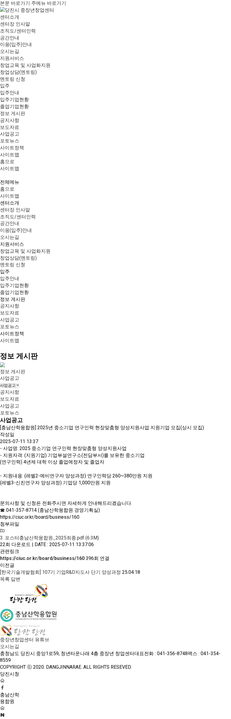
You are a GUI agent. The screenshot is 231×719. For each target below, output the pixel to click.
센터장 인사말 (15, 24)
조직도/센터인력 (18, 31)
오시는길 (9, 51)
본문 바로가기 (15, 3)
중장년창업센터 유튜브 (24, 639)
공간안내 (9, 38)
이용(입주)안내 (16, 44)
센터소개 (9, 17)
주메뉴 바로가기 (48, 3)
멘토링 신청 (12, 79)
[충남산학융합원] (28, 614)
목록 (5, 579)
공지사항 (9, 120)
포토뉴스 (9, 141)
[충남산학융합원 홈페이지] (2, 708)
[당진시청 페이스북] (2, 681)
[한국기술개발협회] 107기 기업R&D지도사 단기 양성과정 (60, 572)
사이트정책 (12, 148)
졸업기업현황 (14, 106)
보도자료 (9, 127)
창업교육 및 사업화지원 (25, 65)
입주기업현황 (14, 99)
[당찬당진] (28, 593)
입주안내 (9, 92)
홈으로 (7, 161)
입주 (5, 86)
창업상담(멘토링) (18, 72)
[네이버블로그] (2, 715)
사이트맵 (9, 155)
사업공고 (9, 134)
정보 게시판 (12, 113)
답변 (15, 579)
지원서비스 (12, 58)
